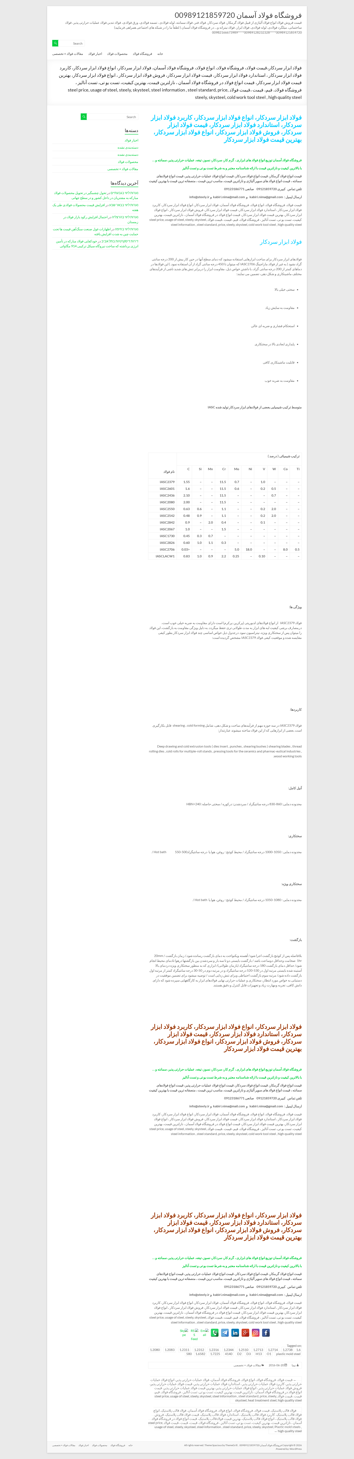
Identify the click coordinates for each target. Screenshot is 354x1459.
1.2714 (273, 1350)
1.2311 (184, 1350)
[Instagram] (256, 1333)
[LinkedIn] (235, 1333)
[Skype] (184, 1333)
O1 (269, 1354)
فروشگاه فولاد (142, 53)
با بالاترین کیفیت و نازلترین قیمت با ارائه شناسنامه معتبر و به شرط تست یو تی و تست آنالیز (242, 168)
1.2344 (229, 1350)
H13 (259, 1354)
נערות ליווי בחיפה (126, 229)
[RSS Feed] (194, 1333)
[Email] (204, 1333)
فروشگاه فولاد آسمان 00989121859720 (238, 14)
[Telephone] (215, 1333)
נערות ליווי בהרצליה (125, 217)
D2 (239, 1354)
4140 (228, 1354)
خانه (160, 53)
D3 (248, 1354)
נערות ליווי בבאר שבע (123, 205)
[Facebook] (266, 1333)
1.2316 (214, 1350)
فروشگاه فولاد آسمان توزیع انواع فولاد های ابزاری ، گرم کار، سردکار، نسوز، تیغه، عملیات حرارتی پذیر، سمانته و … (227, 160)
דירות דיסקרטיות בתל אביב (119, 241)
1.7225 (215, 1354)
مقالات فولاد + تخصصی (67, 53)
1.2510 (243, 1350)
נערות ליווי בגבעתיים (124, 193)
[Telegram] (225, 1333)
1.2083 (170, 1350)
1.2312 (199, 1350)
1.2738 (288, 1350)
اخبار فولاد (95, 53)
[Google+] (245, 1333)
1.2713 (258, 1350)
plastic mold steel (288, 1354)
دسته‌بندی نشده (128, 147)
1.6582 (200, 1354)
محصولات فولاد (117, 53)
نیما (294, 1365)
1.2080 (155, 1350)
